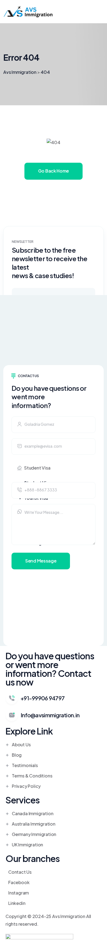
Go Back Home (53, 171)
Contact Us (20, 872)
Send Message (40, 561)
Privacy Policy (26, 786)
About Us (21, 744)
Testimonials (25, 765)
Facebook (18, 882)
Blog (17, 755)
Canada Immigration (32, 813)
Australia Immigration (33, 824)
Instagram (18, 893)
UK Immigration (27, 844)
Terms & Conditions (32, 776)
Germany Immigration (34, 834)
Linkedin (16, 903)
